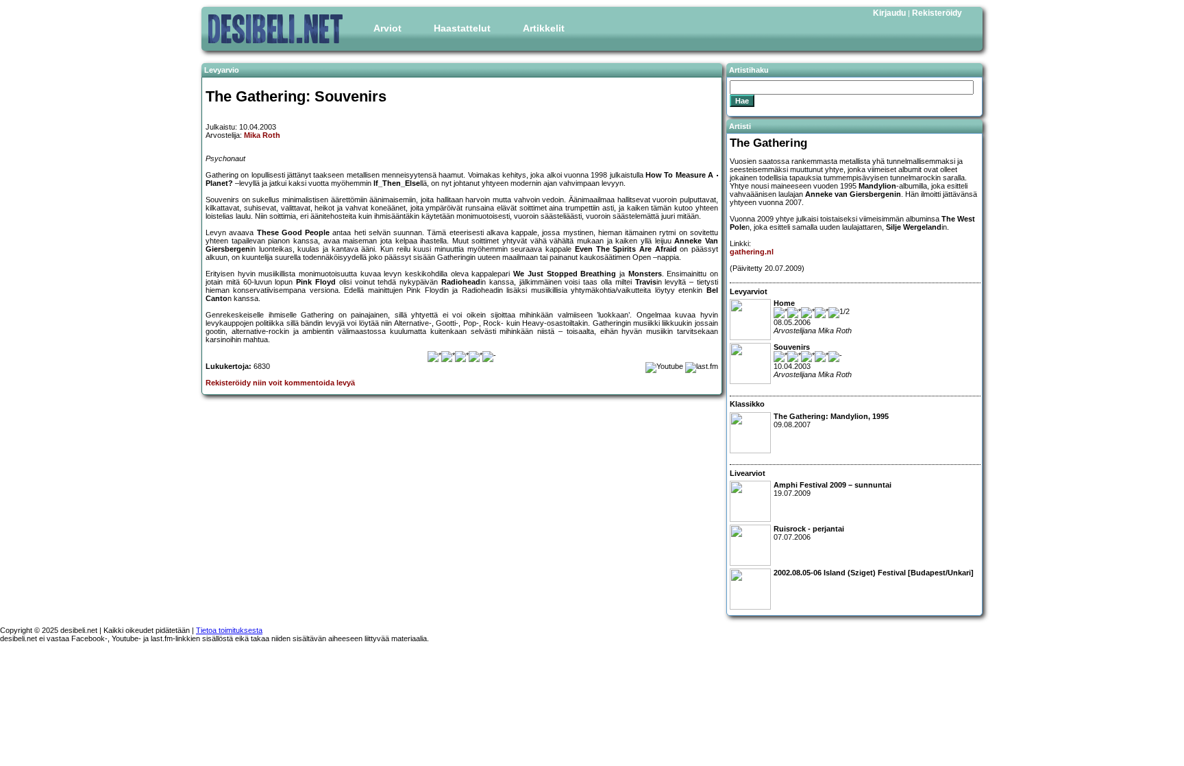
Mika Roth (262, 135)
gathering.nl (752, 252)
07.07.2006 (809, 533)
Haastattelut (462, 28)
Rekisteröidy (937, 13)
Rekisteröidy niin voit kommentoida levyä (280, 383)
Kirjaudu (889, 13)
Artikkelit (544, 28)
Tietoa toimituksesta (229, 630)
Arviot (387, 28)
